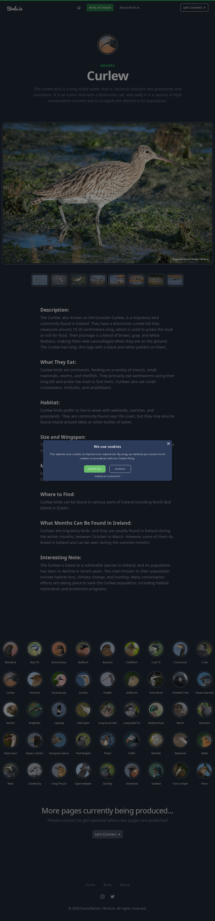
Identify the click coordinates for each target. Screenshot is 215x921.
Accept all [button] (95, 468)
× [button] (168, 443)
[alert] (107, 460)
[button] (107, 460)
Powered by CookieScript (107, 476)
